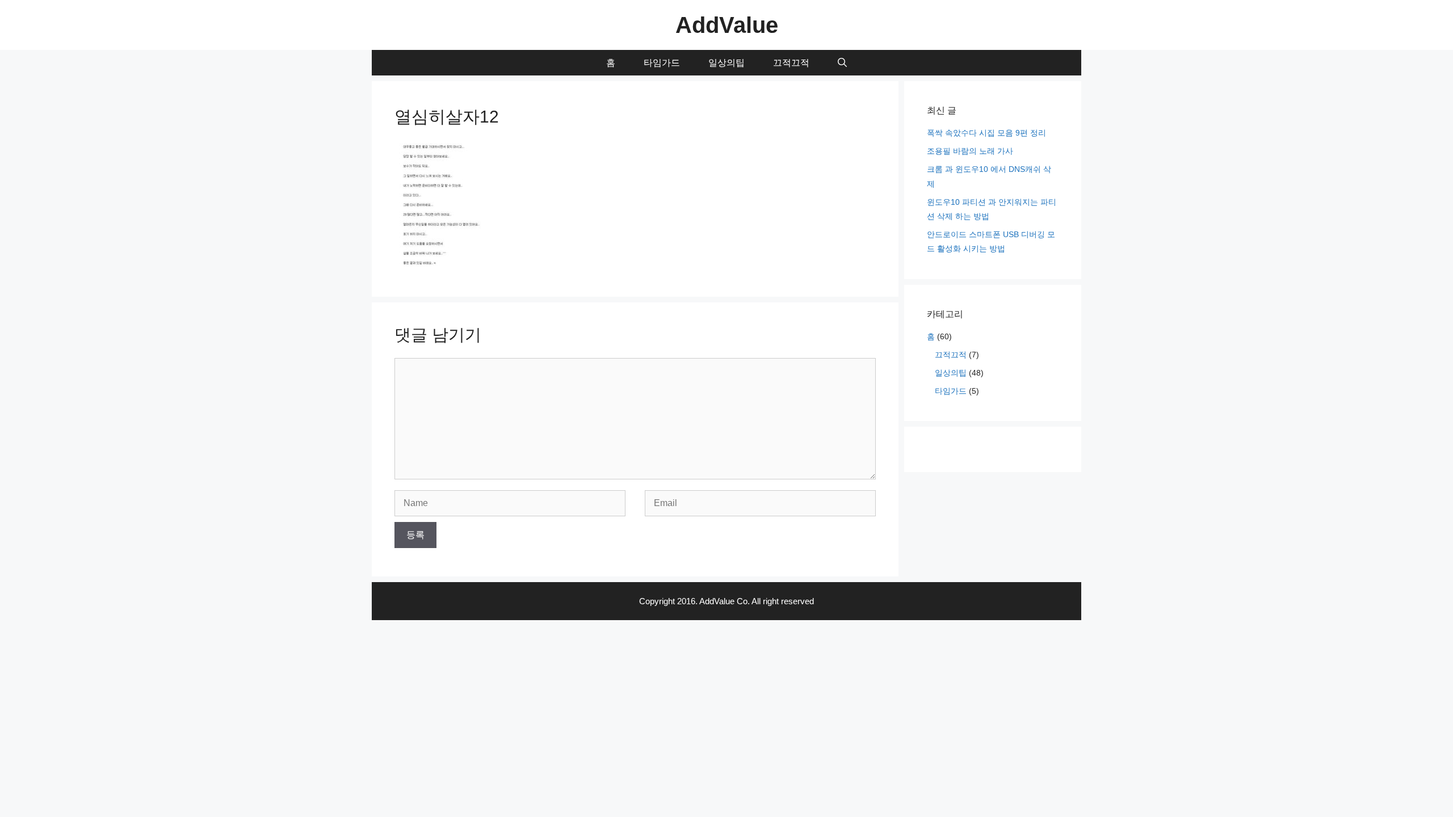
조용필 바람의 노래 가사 (970, 150)
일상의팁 (726, 63)
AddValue (726, 24)
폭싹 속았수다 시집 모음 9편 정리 (986, 132)
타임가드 (662, 63)
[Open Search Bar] (842, 62)
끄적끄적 (791, 63)
